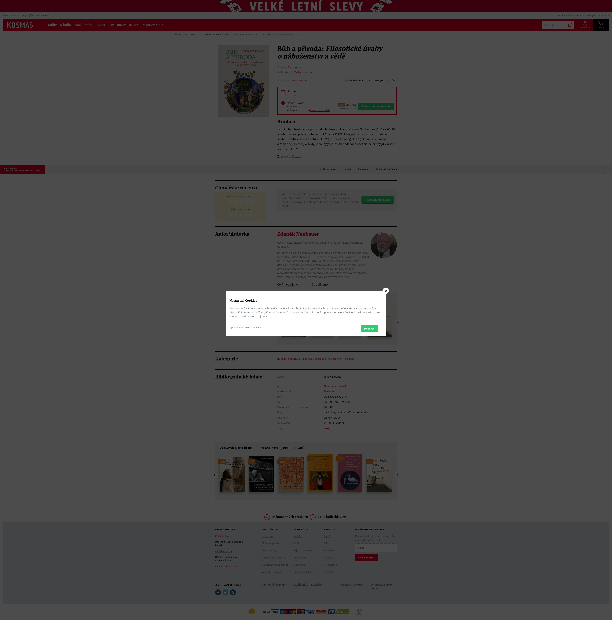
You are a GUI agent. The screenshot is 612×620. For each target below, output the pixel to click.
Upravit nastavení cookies (245, 327)
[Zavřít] (385, 291)
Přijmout (369, 328)
